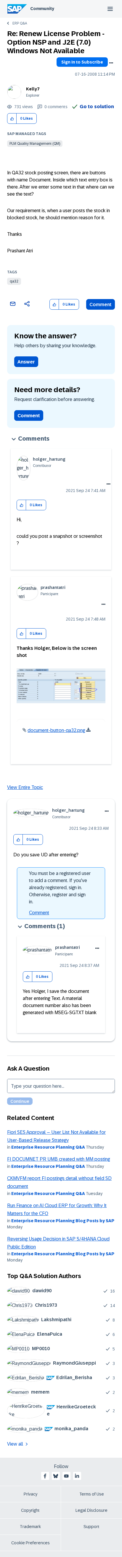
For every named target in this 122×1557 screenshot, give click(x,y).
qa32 (14, 281)
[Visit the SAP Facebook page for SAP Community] (45, 1476)
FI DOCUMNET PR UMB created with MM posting (58, 1159)
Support (91, 1526)
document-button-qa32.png (56, 730)
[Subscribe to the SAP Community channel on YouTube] (66, 1476)
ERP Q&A (19, 23)
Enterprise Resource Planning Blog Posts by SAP (62, 1220)
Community (42, 8)
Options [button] (111, 63)
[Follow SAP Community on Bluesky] (55, 1476)
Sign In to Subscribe (82, 62)
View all (15, 1443)
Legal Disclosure (91, 1510)
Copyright (30, 1510)
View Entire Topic (25, 787)
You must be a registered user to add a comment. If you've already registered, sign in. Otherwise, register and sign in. (60, 887)
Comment (100, 304)
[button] (12, 118)
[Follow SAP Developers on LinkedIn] (77, 1476)
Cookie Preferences (30, 1542)
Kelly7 (32, 89)
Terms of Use (91, 1494)
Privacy (30, 1494)
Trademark (30, 1526)
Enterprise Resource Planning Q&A (48, 1147)
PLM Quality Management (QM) (34, 144)
